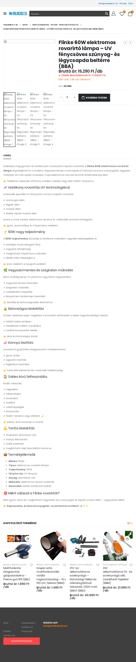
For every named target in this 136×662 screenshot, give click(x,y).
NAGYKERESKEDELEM (21, 641)
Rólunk (123, 3)
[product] (18, 546)
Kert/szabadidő (52, 564)
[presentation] (7, 65)
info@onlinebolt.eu (108, 3)
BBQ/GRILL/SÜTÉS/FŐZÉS (22, 564)
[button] (128, 523)
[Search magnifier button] (106, 13)
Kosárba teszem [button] (28, 539)
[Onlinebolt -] (18, 13)
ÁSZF (130, 3)
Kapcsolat (26, 631)
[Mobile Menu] (6, 13)
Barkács (7, 564)
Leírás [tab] (7, 155)
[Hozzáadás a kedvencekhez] (31, 565)
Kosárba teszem (96, 97)
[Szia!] (113, 13)
